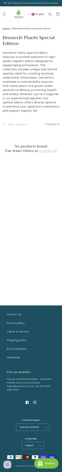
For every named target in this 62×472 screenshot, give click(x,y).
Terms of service (18, 331)
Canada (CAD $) (29, 427)
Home (6, 28)
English (29, 445)
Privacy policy (16, 323)
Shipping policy (16, 340)
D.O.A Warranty (17, 349)
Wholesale (13, 357)
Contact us (14, 314)
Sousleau (25, 466)
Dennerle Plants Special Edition (31, 28)
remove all (48, 151)
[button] (4, 14)
